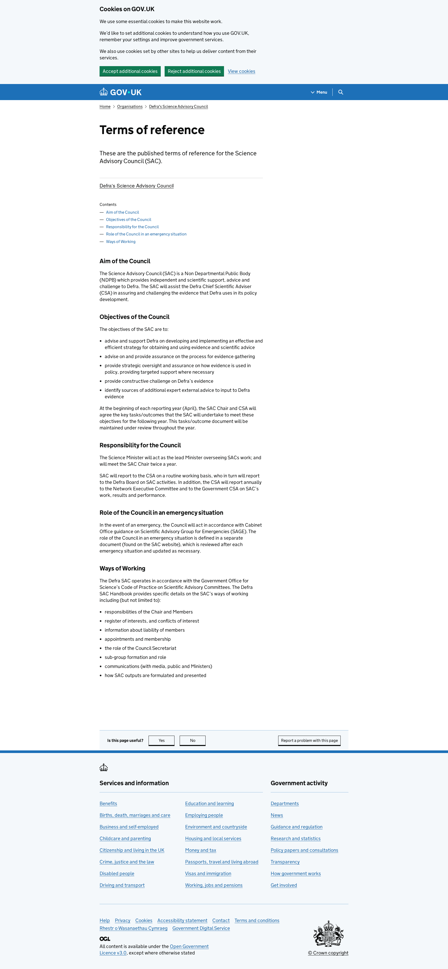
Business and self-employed (129, 827)
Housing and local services (213, 838)
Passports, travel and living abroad (221, 862)
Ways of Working (121, 241)
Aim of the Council (122, 212)
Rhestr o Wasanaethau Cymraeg (133, 928)
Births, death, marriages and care (135, 815)
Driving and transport (122, 885)
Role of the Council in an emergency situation (146, 234)
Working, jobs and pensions (214, 885)
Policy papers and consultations (304, 850)
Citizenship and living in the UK (132, 850)
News (277, 815)
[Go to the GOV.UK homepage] (121, 92)
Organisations (130, 106)
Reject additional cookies (194, 71)
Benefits (108, 803)
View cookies (241, 71)
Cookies (143, 920)
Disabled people (117, 873)
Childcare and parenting (125, 838)
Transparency (285, 862)
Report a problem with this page (309, 740)
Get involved (284, 885)
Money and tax (200, 850)
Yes (166, 740)
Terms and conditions (257, 920)
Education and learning (209, 803)
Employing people (204, 815)
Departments (285, 803)
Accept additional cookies (130, 71)
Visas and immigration (208, 873)
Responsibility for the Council (132, 226)
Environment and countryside (216, 827)
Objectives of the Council (128, 219)
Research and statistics (296, 838)
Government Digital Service (201, 928)
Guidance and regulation (297, 827)
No (198, 740)
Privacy (122, 920)
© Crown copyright (328, 953)
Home (105, 106)
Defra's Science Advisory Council (178, 106)
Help (105, 920)
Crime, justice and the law (127, 862)
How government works (296, 873)
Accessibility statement (182, 920)
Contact (221, 920)
